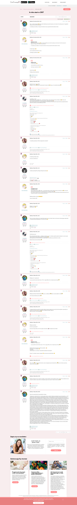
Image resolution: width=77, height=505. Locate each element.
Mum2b (24, 160)
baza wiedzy (54, 2)
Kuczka (24, 88)
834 (62, 16)
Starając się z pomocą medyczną (28, 9)
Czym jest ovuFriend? (52, 5)
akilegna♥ (24, 64)
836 (65, 16)
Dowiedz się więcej (41, 500)
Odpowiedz (67, 9)
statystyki (47, 2)
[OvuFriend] (14, 3)
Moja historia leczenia (33, 177)
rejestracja (59, 5)
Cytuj (63, 21)
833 (61, 432)
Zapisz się (56, 450)
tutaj (51, 447)
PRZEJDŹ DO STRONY (38, 502)
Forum (21, 9)
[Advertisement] (14, 22)
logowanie (65, 5)
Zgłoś (69, 21)
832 (59, 16)
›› (69, 16)
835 (64, 16)
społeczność (63, 2)
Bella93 (24, 174)
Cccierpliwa (24, 238)
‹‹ (56, 432)
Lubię (66, 21)
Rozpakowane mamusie (33, 111)
